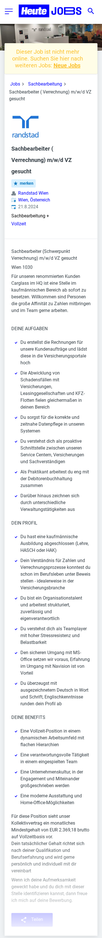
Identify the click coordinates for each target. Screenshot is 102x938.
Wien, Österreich (34, 200)
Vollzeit (18, 223)
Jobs (15, 84)
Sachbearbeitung (45, 84)
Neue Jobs (67, 65)
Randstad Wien (33, 193)
